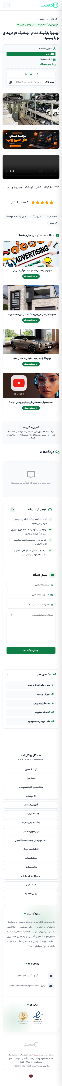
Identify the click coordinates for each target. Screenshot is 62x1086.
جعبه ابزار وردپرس (42, 703)
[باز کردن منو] (6, 5)
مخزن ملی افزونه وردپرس (38, 685)
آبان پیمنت (31, 796)
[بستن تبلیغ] (6, 134)
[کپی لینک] (10, 82)
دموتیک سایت (31, 858)
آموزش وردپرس (43, 694)
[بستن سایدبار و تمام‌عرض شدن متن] (7, 675)
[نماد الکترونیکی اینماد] (38, 1018)
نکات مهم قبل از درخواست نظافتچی (31, 840)
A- (37, 74)
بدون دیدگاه (45, 64)
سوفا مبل (31, 778)
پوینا (36, 1055)
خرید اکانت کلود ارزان (31, 876)
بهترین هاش (31, 867)
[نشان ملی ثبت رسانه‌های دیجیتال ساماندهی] (23, 1018)
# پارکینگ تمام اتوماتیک (16, 216)
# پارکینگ (37, 216)
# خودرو (53, 223)
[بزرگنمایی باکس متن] (10, 615)
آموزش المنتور (31, 805)
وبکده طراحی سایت (31, 823)
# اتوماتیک (52, 216)
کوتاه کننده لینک (31, 849)
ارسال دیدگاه (32, 651)
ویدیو (42, 19)
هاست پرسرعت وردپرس (39, 721)
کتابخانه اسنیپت (42, 712)
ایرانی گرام (31, 885)
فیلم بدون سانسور (31, 832)
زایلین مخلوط (31, 894)
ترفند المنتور (31, 769)
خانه (52, 19)
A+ (25, 74)
